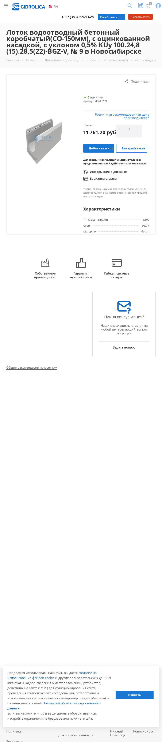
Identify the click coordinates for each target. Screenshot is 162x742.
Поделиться (140, 81)
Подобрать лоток (111, 17)
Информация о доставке (108, 172)
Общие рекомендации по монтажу (31, 367)
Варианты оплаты (103, 178)
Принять (134, 695)
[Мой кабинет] (158, 6)
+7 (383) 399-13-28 (79, 17)
